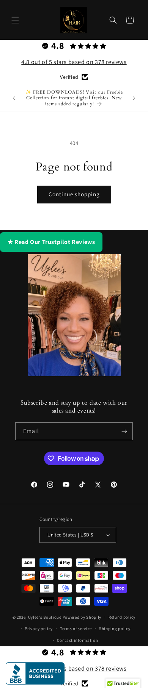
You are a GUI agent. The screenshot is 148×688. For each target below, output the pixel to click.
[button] (15, 20)
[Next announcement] (134, 98)
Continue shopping (74, 194)
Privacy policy (39, 628)
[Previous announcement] (14, 98)
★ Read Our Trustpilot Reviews (51, 242)
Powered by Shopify (82, 616)
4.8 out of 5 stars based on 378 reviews (73, 62)
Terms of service (76, 628)
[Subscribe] (124, 431)
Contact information (77, 640)
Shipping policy (115, 628)
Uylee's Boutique (44, 616)
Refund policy (122, 617)
